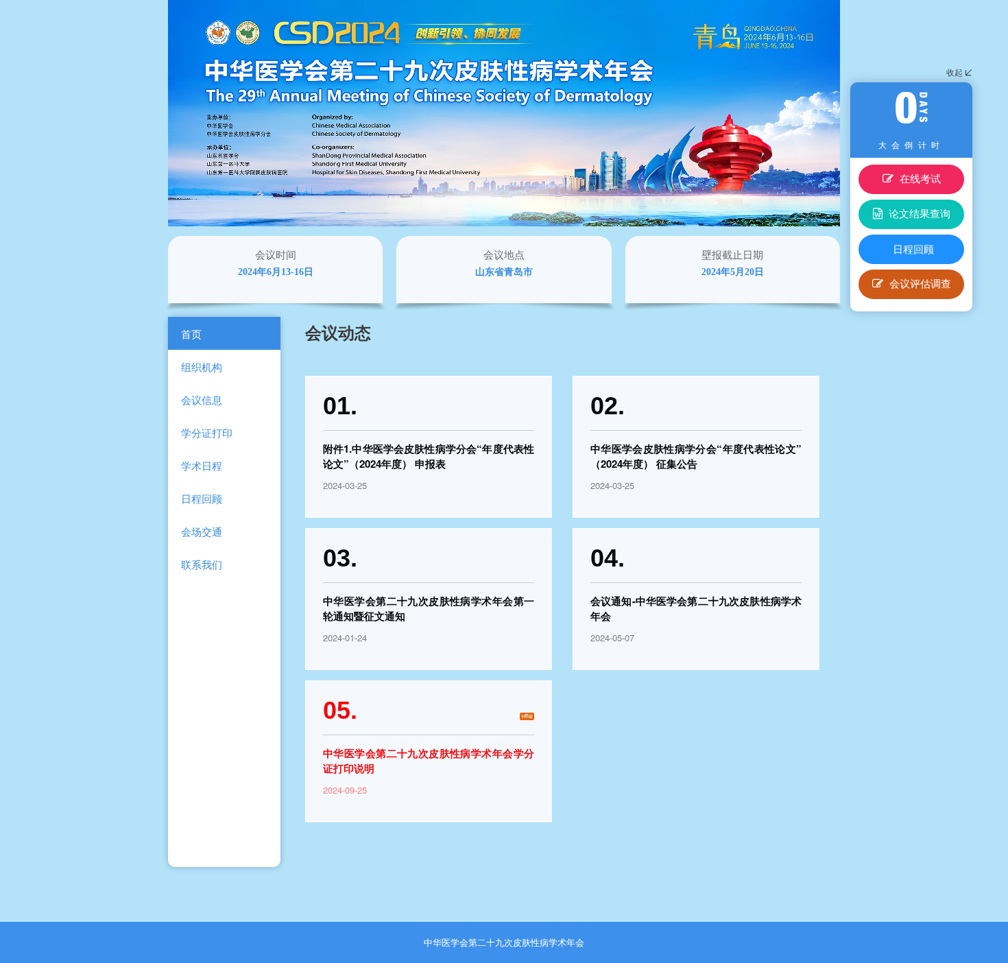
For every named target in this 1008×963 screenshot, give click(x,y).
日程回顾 (913, 248)
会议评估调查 (919, 283)
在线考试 (919, 178)
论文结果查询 (918, 213)
